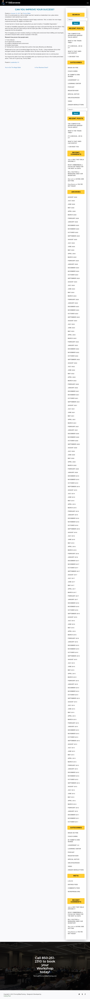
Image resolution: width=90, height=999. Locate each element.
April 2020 (72, 462)
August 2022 (72, 363)
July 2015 (71, 663)
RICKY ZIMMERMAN (74, 165)
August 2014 (72, 702)
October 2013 (73, 737)
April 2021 (72, 419)
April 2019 (72, 504)
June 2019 (71, 497)
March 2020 (72, 465)
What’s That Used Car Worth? (74, 52)
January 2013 (73, 769)
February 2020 (73, 469)
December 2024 (73, 268)
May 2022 (71, 373)
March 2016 (72, 635)
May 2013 (71, 755)
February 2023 (73, 342)
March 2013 (72, 762)
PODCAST (71, 87)
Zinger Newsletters (76, 105)
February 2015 (73, 680)
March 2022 (72, 380)
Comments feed (74, 888)
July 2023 (71, 324)
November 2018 (73, 522)
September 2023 (74, 317)
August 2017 (72, 575)
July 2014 (71, 705)
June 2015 (71, 666)
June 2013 (71, 751)
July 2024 (71, 285)
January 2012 (73, 811)
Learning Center (74, 83)
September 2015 (74, 656)
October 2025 (73, 232)
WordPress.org (74, 891)
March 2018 (72, 550)
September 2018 (74, 529)
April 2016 (72, 631)
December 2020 (73, 433)
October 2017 (73, 568)
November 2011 (73, 818)
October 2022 (73, 356)
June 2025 (71, 246)
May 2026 (71, 208)
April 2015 (72, 673)
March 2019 (72, 508)
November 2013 (73, 733)
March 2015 (72, 677)
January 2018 (73, 557)
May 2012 (71, 797)
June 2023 (71, 328)
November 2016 (73, 606)
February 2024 (73, 299)
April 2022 (72, 377)
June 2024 (71, 289)
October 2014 (73, 695)
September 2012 (74, 783)
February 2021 (73, 426)
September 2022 (74, 359)
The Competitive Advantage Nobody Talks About (75, 35)
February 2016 (73, 638)
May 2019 (71, 500)
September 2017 (74, 571)
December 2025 (73, 225)
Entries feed (73, 884)
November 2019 (73, 479)
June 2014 (71, 709)
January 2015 (73, 684)
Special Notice (73, 94)
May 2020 (71, 458)
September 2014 (74, 698)
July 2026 (71, 201)
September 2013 (74, 740)
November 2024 (73, 271)
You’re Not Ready (75, 185)
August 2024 (72, 282)
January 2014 (73, 726)
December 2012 (73, 772)
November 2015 (73, 649)
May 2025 (71, 250)
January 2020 (73, 472)
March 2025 (72, 257)
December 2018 (73, 518)
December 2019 (73, 476)
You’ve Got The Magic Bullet (13, 67)
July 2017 (71, 578)
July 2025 (71, 243)
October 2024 (73, 275)
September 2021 (74, 402)
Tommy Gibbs (26, 13)
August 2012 (72, 786)
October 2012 (73, 779)
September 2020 (74, 444)
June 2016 (71, 624)
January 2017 (73, 599)
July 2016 (71, 620)
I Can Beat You (73, 56)
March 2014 (72, 719)
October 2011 (73, 822)
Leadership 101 (15, 62)
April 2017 (72, 589)
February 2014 (73, 723)
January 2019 (73, 515)
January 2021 (73, 430)
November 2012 (73, 776)
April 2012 (72, 800)
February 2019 (73, 511)
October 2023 (73, 313)
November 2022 (73, 352)
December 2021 (73, 391)
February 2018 (73, 553)
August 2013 (72, 744)
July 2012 (71, 790)
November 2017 (73, 564)
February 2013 (73, 765)
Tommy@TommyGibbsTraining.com (45, 976)
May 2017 (71, 585)
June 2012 (71, 793)
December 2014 (73, 688)
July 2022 (71, 366)
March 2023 (72, 338)
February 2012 (73, 808)
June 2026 (71, 204)
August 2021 (72, 405)
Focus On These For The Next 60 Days (75, 167)
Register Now (73, 90)
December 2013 (73, 730)
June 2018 (71, 539)
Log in (70, 881)
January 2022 (73, 388)
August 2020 (72, 448)
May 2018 (71, 543)
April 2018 (72, 546)
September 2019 (74, 486)
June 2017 (71, 582)
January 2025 (73, 264)
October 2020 (73, 440)
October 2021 (73, 398)
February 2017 (73, 596)
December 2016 (73, 603)
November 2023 (73, 310)
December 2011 (73, 815)
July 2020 (71, 451)
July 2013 (71, 748)
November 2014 (73, 691)
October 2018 (73, 525)
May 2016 (71, 628)
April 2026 (72, 211)
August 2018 (72, 532)
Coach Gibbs (73, 71)
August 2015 (72, 659)
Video (70, 101)
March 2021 (72, 423)
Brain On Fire (73, 67)
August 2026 (72, 197)
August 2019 (72, 490)
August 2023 (72, 321)
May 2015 (71, 670)
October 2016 (73, 610)
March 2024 (72, 296)
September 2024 (74, 278)
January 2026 (73, 222)
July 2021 (71, 409)
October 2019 (73, 483)
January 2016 (73, 642)
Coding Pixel (7, 996)
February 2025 (73, 261)
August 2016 (72, 617)
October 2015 (73, 652)
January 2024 (73, 303)
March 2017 (72, 592)
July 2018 (71, 536)
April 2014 (72, 716)
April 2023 (72, 335)
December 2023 (73, 306)
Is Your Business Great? (41, 67)
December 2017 (73, 560)
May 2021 (71, 416)
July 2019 (71, 493)
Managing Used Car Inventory (75, 174)
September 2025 (74, 236)
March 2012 (72, 804)
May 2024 (71, 292)
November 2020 (73, 437)
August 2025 (72, 239)
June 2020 (71, 455)
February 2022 (73, 384)
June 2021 (71, 412)
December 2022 (73, 349)
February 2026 (73, 218)
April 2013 (72, 758)
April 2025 (72, 253)
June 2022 (71, 370)
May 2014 (71, 712)
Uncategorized (74, 97)
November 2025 (73, 229)
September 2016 (74, 613)
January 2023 (73, 345)
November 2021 (73, 395)
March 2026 (72, 215)
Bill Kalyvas (73, 172)
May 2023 (71, 331)
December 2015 (73, 645)
